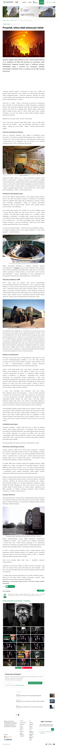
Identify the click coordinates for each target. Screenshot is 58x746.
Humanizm (24, 2)
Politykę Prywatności (20, 685)
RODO (30, 739)
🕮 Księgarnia (35, 2)
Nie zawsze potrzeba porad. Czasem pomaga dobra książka (28, 695)
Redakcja (31, 722)
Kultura (21, 729)
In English (41, 2)
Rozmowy (22, 731)
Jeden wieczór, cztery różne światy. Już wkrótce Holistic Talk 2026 (30, 701)
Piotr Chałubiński (6, 591)
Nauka (21, 726)
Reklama (31, 727)
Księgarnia (31, 724)
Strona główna (6, 20)
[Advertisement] (24, 81)
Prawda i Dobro (16, 2)
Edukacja (30, 2)
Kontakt (30, 726)
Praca (30, 729)
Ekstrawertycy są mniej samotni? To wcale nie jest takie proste (29, 706)
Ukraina (16, 267)
